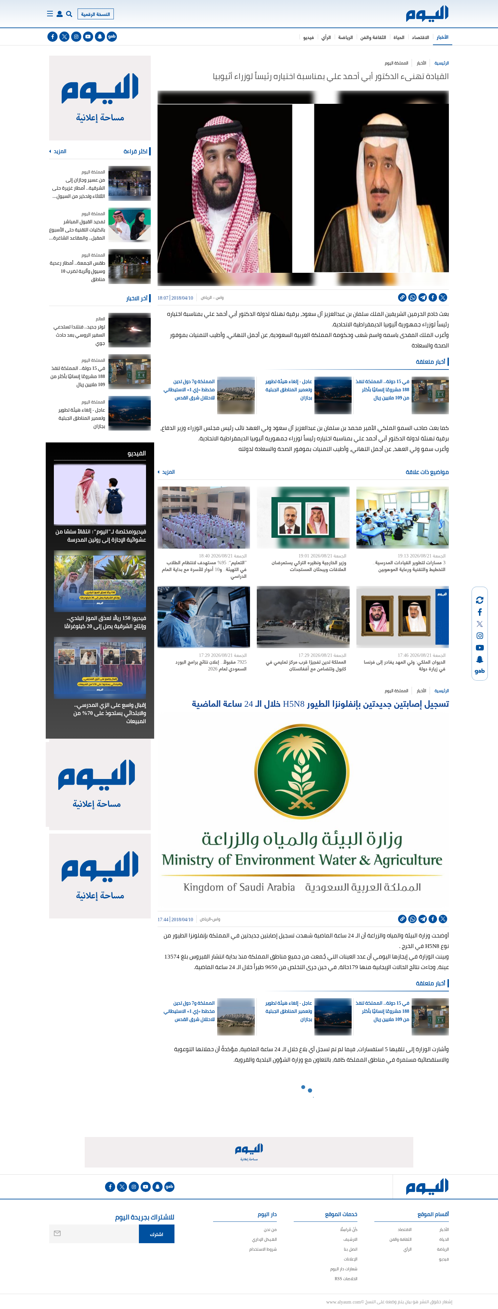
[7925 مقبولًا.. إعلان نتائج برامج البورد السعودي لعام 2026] (204, 617)
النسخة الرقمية (95, 13)
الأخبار (443, 36)
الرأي (326, 36)
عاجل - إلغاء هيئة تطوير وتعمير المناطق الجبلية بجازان (288, 389)
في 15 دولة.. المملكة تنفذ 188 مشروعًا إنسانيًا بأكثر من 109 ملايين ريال (382, 389)
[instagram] (76, 37)
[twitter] (64, 37)
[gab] (112, 37)
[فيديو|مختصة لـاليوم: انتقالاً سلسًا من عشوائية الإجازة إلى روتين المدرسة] (100, 495)
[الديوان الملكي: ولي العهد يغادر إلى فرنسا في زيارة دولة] (402, 617)
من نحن (270, 1229)
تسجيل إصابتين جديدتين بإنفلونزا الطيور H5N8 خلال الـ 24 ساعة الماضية (320, 702)
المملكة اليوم (396, 63)
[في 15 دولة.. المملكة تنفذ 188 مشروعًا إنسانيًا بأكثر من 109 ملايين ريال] (129, 371)
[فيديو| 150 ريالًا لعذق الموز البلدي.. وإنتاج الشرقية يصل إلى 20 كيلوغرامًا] (100, 581)
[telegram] (422, 297)
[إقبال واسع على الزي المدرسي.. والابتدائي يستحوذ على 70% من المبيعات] (100, 668)
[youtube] (88, 37)
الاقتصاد (420, 36)
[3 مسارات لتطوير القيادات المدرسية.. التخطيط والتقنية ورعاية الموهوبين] (402, 518)
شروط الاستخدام (263, 1249)
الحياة (399, 36)
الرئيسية (442, 63)
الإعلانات (350, 1259)
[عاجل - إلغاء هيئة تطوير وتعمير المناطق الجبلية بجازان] (129, 413)
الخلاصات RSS (346, 1279)
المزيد (168, 472)
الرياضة (345, 36)
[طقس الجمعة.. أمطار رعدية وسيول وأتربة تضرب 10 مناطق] (129, 266)
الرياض (205, 919)
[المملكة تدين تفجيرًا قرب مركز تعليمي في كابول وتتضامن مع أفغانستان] (303, 617)
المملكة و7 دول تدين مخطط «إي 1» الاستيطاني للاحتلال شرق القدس (189, 389)
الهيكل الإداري (264, 1239)
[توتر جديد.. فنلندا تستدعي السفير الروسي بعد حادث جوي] (129, 330)
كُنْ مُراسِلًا (348, 1229)
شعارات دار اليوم (343, 1269)
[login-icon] (60, 14)
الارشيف (350, 1239)
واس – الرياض (212, 297)
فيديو (308, 36)
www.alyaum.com (343, 1301)
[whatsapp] (412, 297)
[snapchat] (100, 37)
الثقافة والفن (373, 36)
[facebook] (52, 37)
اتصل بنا (350, 1249)
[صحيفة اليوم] (421, 13)
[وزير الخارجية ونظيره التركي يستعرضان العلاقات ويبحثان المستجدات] (303, 518)
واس (216, 919)
